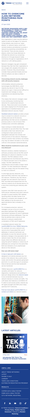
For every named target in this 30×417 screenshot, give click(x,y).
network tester (23, 275)
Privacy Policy (9, 410)
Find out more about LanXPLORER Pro (14, 290)
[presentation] (1, 347)
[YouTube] (15, 403)
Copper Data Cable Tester (11, 391)
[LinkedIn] (10, 403)
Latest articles (11, 331)
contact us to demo (8, 291)
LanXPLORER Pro (18, 269)
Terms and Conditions (10, 381)
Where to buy (7, 376)
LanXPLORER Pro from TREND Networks (14, 226)
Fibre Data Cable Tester (11, 393)
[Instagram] (20, 403)
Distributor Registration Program (15, 383)
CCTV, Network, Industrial (11, 395)
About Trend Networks (10, 372)
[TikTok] (25, 403)
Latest (4, 374)
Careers (5, 378)
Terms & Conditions (21, 408)
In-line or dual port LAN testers (11, 254)
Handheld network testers (10, 114)
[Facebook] (5, 403)
